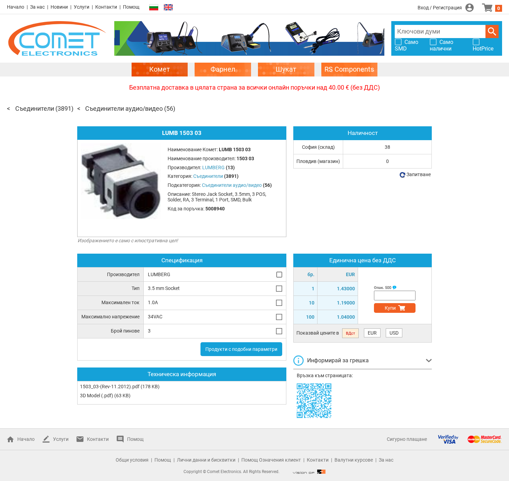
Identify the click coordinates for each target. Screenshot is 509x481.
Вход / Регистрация (440, 7)
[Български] (153, 7)
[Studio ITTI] (309, 471)
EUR (372, 333)
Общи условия (132, 460)
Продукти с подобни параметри (241, 349)
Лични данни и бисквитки (206, 460)
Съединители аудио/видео (124, 108)
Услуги (81, 7)
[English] (168, 7)
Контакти (106, 7)
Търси (492, 31)
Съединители (34, 108)
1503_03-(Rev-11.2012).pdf (110, 386)
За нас (37, 7)
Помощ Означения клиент (271, 460)
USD (394, 333)
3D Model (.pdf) (96, 395)
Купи (390, 308)
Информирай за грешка (338, 360)
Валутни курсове (353, 460)
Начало (15, 7)
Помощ (131, 7)
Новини (59, 7)
